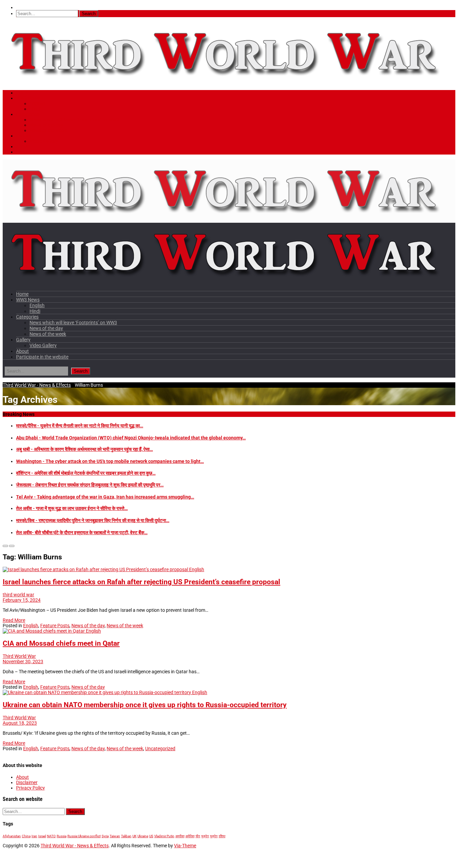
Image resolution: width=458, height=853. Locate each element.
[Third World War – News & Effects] (225, 82)
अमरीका (179, 836)
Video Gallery (44, 141)
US (151, 836)
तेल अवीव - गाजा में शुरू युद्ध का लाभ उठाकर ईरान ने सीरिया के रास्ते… (72, 508)
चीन (197, 836)
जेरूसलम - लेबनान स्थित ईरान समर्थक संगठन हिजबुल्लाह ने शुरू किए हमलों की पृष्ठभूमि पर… (90, 484)
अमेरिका (189, 836)
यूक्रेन (214, 836)
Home (22, 92)
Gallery (24, 135)
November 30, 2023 (23, 661)
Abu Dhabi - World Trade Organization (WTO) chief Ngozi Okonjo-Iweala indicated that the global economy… (131, 437)
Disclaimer (27, 782)
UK (134, 836)
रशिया (222, 836)
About (22, 146)
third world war (18, 594)
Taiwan (115, 836)
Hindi (35, 109)
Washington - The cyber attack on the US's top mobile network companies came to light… (110, 461)
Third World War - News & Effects (37, 385)
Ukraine (142, 836)
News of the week (48, 130)
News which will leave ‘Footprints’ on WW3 (74, 119)
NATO (51, 836)
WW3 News (28, 98)
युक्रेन (205, 836)
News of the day (46, 125)
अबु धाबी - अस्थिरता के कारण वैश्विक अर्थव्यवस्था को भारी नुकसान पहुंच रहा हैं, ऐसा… (84, 449)
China (26, 836)
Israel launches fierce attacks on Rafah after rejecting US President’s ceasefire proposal (141, 582)
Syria (105, 836)
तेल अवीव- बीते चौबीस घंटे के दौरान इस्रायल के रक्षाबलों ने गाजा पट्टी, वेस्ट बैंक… (82, 532)
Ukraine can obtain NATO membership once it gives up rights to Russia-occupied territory (145, 705)
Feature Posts (54, 625)
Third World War (19, 656)
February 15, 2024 (22, 600)
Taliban (126, 836)
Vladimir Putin (164, 836)
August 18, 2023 (20, 723)
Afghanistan (12, 836)
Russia (61, 836)
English (37, 103)
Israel (42, 836)
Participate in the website (43, 152)
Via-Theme (185, 845)
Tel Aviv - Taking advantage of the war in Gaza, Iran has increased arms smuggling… (105, 497)
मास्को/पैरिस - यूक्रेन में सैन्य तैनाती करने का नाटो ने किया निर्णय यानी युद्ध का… (79, 425)
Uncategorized (160, 748)
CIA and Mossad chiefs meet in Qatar (61, 643)
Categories (28, 114)
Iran (34, 836)
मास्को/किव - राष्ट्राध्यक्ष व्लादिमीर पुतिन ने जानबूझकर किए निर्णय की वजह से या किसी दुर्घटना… (92, 520)
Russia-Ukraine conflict (84, 836)
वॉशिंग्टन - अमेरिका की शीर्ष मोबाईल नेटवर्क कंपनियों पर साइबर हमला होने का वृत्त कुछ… (86, 473)
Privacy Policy (30, 788)
